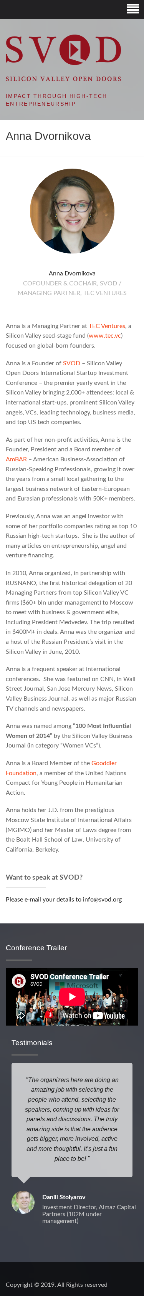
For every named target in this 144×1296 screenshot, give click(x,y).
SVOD (71, 363)
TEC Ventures (107, 326)
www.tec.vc (105, 336)
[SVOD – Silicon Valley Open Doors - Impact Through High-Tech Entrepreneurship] (63, 58)
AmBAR (16, 459)
